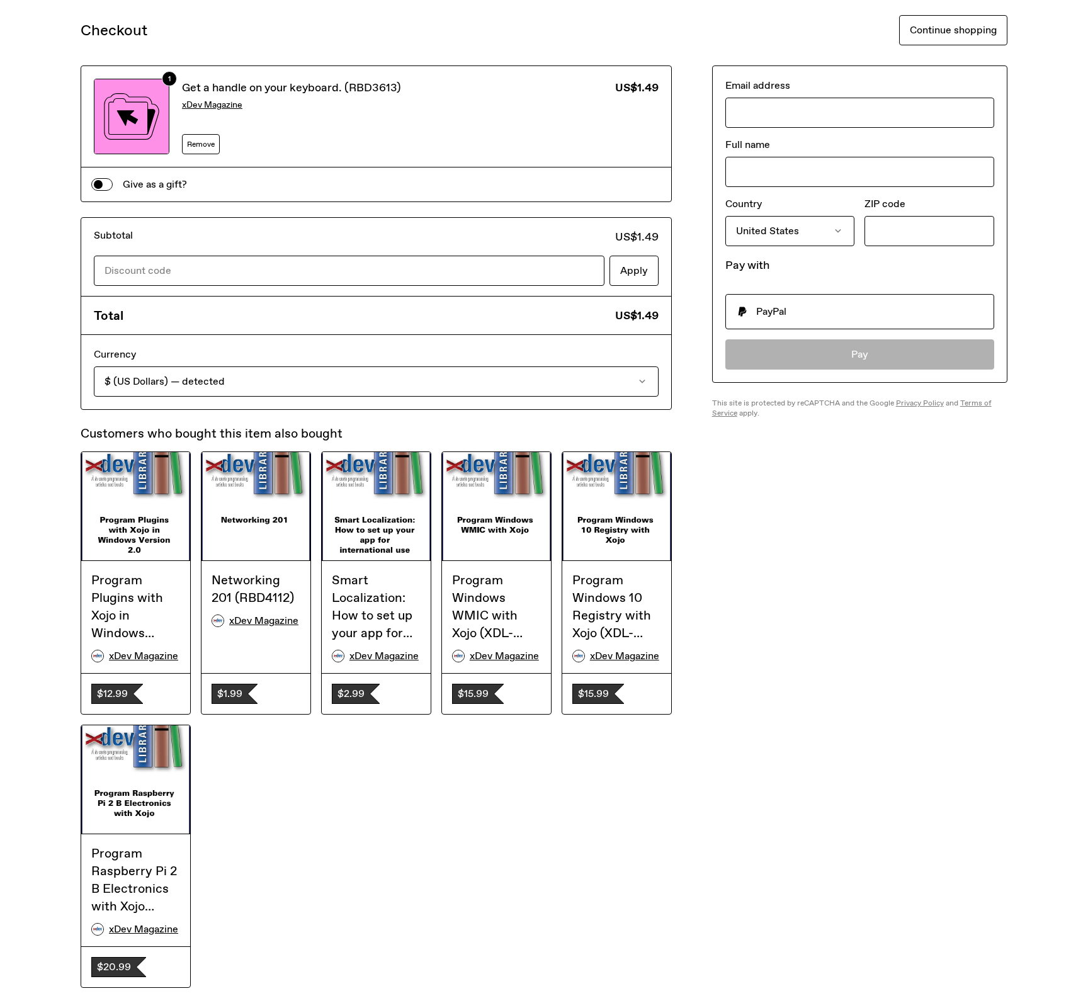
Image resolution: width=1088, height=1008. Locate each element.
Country (743, 204)
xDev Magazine (212, 104)
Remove (201, 144)
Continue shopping (953, 30)
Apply (634, 270)
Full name (747, 144)
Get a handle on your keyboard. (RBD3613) (291, 87)
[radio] (859, 311)
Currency (115, 354)
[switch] (102, 184)
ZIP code (884, 204)
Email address (757, 85)
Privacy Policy (920, 403)
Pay (859, 354)
